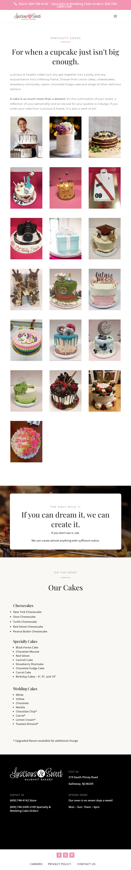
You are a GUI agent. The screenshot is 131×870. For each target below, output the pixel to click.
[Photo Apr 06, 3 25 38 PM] (66, 207)
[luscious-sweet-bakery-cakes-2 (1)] (26, 157)
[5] (105, 309)
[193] (105, 360)
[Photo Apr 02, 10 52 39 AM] (26, 207)
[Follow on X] (65, 855)
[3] (66, 309)
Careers (36, 864)
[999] (66, 410)
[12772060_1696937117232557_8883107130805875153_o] (66, 258)
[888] (26, 410)
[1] (105, 258)
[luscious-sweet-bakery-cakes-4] (105, 157)
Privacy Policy (59, 864)
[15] (26, 360)
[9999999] (26, 461)
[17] (66, 360)
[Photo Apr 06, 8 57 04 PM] (105, 207)
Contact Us (86, 864)
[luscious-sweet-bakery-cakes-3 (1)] (66, 157)
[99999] (105, 410)
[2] (26, 309)
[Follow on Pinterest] (71, 855)
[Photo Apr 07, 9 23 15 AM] (26, 258)
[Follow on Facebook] (59, 855)
